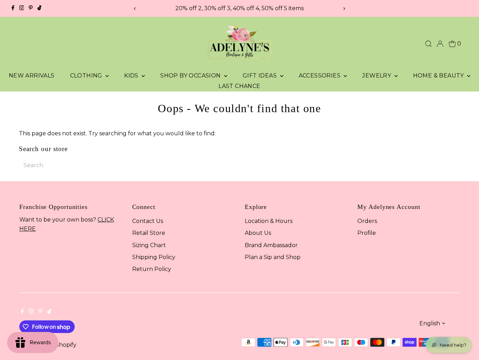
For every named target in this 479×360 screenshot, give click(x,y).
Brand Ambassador (271, 245)
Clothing (87, 75)
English (429, 323)
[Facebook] (13, 8)
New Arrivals (32, 75)
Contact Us (147, 221)
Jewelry (377, 75)
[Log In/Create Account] (440, 44)
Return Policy (151, 269)
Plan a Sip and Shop (273, 257)
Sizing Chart (149, 245)
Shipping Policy (153, 257)
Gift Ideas (260, 75)
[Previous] (135, 8)
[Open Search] (428, 44)
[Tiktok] (39, 8)
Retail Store (148, 233)
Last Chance (239, 86)
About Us (258, 233)
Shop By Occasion (191, 75)
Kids (132, 75)
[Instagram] (22, 8)
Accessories (320, 75)
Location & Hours (268, 221)
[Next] (344, 8)
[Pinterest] (30, 8)
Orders (367, 221)
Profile (366, 233)
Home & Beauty (439, 75)
